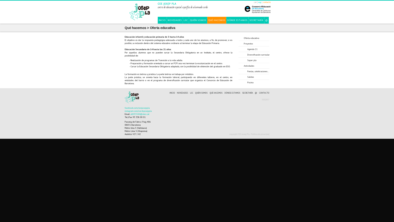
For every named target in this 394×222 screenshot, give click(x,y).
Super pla (251, 60)
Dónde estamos (237, 20)
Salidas (250, 77)
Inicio (162, 20)
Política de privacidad (260, 134)
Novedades (175, 20)
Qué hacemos (216, 20)
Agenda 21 (252, 49)
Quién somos (198, 20)
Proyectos (248, 43)
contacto (267, 2)
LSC (186, 20)
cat (255, 2)
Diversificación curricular (258, 54)
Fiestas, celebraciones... (258, 71)
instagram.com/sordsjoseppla (138, 111)
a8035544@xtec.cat (140, 114)
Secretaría (256, 20)
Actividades (249, 65)
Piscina (250, 82)
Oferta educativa (251, 38)
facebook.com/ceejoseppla (137, 108)
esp (259, 2)
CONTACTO (264, 93)
